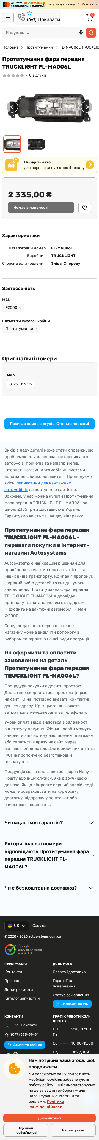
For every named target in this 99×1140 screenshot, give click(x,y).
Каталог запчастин (22, 998)
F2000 (11, 307)
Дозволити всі (49, 1118)
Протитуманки (39, 47)
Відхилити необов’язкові (26, 1130)
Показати (43, 19)
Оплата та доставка (59, 4)
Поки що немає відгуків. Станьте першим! (49, 423)
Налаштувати (73, 1130)
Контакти (89, 4)
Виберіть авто (37, 162)
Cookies (39, 925)
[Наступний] (87, 106)
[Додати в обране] (84, 207)
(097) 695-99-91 (24, 1034)
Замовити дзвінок (27, 1045)
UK (16, 925)
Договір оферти (18, 989)
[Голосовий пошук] (81, 32)
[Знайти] (91, 33)
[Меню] (8, 17)
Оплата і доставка (69, 972)
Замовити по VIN (75, 1004)
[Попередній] (12, 106)
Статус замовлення (71, 995)
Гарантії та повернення (64, 983)
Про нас (11, 980)
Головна (11, 47)
